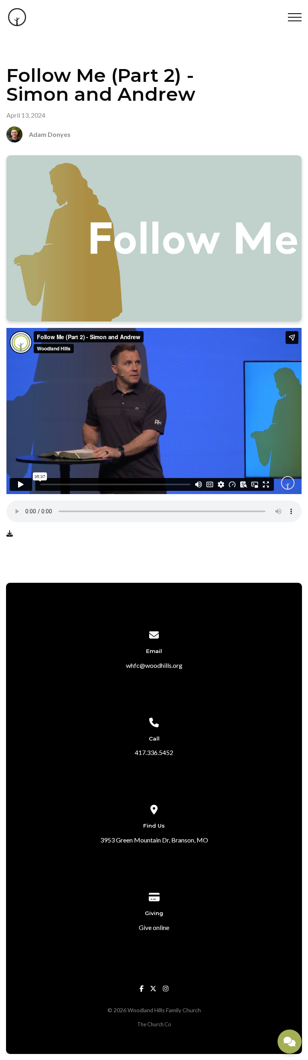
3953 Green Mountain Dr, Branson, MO (154, 840)
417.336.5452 (154, 752)
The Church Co (154, 1024)
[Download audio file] (9, 533)
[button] (295, 17)
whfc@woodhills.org (154, 665)
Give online (154, 927)
